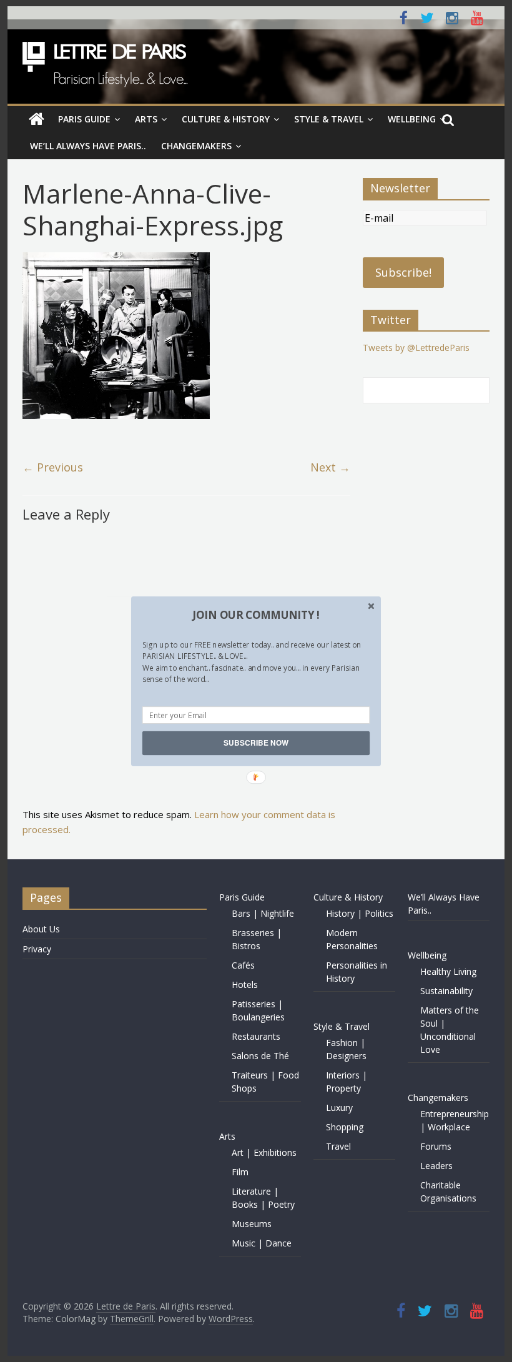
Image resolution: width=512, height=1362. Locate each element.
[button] (256, 614)
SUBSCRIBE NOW (256, 743)
